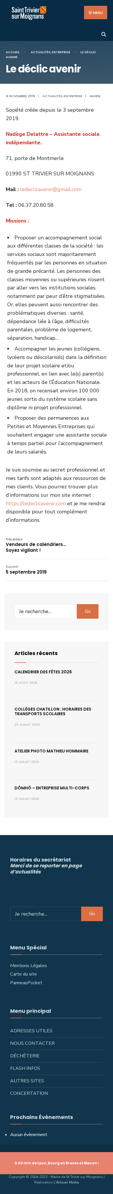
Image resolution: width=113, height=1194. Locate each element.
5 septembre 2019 (26, 569)
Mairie (95, 96)
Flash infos (25, 1068)
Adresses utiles (31, 1031)
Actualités (40, 52)
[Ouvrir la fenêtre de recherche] (104, 34)
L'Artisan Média (66, 1182)
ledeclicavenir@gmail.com (50, 189)
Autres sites (27, 1081)
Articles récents (36, 653)
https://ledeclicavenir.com (36, 503)
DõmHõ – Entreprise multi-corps (51, 788)
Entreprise (61, 52)
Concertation (29, 1093)
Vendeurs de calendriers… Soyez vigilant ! (36, 545)
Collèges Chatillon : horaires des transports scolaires (52, 711)
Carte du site (23, 974)
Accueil (13, 52)
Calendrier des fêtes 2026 (43, 672)
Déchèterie (25, 1056)
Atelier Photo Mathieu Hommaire (51, 751)
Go (88, 611)
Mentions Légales (28, 965)
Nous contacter (32, 1043)
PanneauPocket (26, 983)
